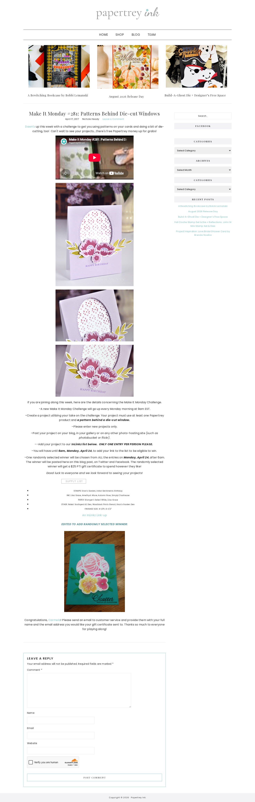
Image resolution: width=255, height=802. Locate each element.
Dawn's (30, 127)
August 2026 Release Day (126, 96)
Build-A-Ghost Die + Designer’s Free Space (195, 95)
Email (30, 728)
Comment (34, 670)
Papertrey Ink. (138, 797)
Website (32, 743)
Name (31, 713)
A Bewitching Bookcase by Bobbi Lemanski (58, 95)
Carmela (54, 620)
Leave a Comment (113, 119)
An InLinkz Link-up (94, 515)
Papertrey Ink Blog (127, 13)
